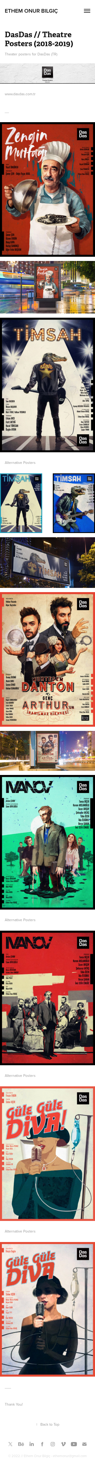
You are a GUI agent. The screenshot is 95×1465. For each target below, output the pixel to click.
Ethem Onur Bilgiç (31, 11)
